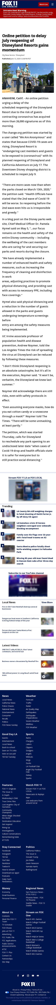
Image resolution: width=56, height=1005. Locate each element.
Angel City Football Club (34, 770)
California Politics (33, 850)
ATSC (4, 949)
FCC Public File (8, 937)
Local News (8, 602)
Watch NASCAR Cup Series (34, 932)
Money (6, 888)
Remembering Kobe (10, 837)
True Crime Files (9, 801)
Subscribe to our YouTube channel (26, 573)
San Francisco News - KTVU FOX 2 (35, 893)
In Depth (5, 795)
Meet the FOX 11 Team (9, 920)
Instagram (6, 854)
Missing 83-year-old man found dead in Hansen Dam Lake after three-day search (35, 561)
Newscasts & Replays (35, 794)
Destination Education (11, 821)
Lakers (29, 744)
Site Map (6, 962)
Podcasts (6, 876)
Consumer (6, 715)
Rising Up (6, 827)
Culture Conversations (11, 834)
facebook (18, 976)
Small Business (8, 895)
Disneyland (20, 55)
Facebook (6, 850)
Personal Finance (9, 898)
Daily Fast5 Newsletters (7, 880)
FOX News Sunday (10, 725)
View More (47, 602)
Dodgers (29, 750)
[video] (47, 652)
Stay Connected (11, 846)
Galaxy (29, 775)
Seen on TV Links (9, 750)
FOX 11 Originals (9, 788)
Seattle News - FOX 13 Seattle (35, 904)
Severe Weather (32, 721)
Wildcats (29, 757)
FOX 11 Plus (7, 952)
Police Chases (8, 706)
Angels (29, 753)
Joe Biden (30, 860)
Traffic (28, 703)
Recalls (5, 718)
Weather (31, 695)
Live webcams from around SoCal (34, 801)
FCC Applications (9, 940)
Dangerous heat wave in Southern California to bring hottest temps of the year (20, 619)
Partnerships (7, 958)
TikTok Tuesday (8, 757)
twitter (23, 976)
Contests (6, 916)
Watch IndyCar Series (35, 936)
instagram (28, 976)
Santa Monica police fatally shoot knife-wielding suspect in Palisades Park (34, 549)
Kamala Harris (32, 866)
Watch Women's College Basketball (33, 946)
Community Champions (7, 811)
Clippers (29, 747)
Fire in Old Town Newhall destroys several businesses (19, 608)
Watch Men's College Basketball (35, 940)
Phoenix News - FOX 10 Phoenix (34, 898)
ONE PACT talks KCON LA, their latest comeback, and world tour (17, 650)
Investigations (8, 830)
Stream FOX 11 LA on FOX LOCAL (25, 477)
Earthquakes (31, 712)
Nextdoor (6, 863)
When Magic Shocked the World (11, 816)
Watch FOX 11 (34, 785)
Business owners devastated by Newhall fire (20, 661)
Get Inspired (7, 824)
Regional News (34, 888)
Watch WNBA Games (35, 951)
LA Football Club (33, 766)
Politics (5, 722)
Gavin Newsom (32, 863)
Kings (28, 760)
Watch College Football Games (35, 923)
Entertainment (8, 712)
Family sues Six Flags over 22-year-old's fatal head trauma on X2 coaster (34, 537)
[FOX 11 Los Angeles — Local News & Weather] (9, 4)
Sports (30, 734)
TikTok (5, 857)
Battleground (31, 869)
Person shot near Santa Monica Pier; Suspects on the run (17, 631)
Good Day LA (9, 734)
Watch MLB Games (34, 928)
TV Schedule (7, 924)
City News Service (8, 55)
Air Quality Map (32, 709)
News (5, 695)
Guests (5, 738)
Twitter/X (6, 866)
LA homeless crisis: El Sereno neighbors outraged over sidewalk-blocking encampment (34, 526)
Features (7, 785)
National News (8, 709)
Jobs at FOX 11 (8, 931)
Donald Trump (32, 857)
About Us (7, 912)
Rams (28, 738)
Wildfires (29, 724)
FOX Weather (31, 727)
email (38, 976)
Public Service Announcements (9, 944)
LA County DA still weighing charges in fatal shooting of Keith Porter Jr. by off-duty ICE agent (34, 514)
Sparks (29, 778)
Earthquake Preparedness (32, 716)
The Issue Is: (7, 792)
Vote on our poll (9, 753)
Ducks (28, 763)
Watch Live (44, 4)
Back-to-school (8, 747)
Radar (28, 706)
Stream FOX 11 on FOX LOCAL (35, 789)
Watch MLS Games (34, 954)
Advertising (6, 934)
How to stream (8, 869)
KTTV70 (5, 840)
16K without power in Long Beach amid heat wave (20, 674)
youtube (33, 976)
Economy (6, 892)
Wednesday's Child (10, 798)
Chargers (29, 741)
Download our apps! (10, 873)
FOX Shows (7, 928)
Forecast (29, 699)
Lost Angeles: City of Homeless (10, 805)
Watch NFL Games (34, 919)
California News (8, 703)
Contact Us (6, 955)
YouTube (6, 860)
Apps (28, 797)
